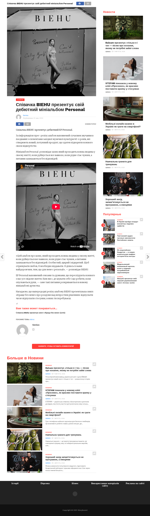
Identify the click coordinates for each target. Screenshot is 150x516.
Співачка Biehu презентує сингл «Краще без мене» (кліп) (40, 313)
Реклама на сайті (135, 483)
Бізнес (75, 483)
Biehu (32, 319)
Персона (45, 483)
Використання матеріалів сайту (105, 484)
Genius (25, 115)
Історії (15, 483)
